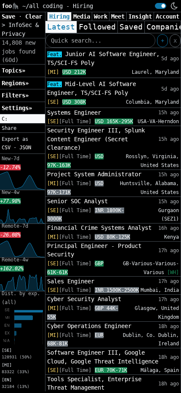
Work (100, 16)
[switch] (160, 6)
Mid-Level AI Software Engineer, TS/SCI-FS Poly (91, 88)
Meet (118, 16)
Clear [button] (33, 16)
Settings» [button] (17, 108)
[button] (22, 119)
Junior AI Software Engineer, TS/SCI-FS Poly (103, 58)
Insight (140, 16)
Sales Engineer (70, 281)
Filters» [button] (15, 95)
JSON (25, 148)
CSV (6, 148)
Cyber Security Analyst (84, 299)
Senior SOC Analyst (77, 201)
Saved (131, 27)
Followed (97, 27)
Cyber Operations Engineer (89, 326)
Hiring (59, 16)
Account (167, 16)
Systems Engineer (74, 112)
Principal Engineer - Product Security (94, 250)
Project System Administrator (94, 174)
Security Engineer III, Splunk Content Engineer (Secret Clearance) (96, 139)
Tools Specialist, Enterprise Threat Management (94, 383)
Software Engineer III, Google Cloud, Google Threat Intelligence (102, 356)
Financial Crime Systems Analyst (99, 227)
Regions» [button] (15, 83)
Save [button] (10, 16)
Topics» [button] (13, 70)
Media (81, 16)
